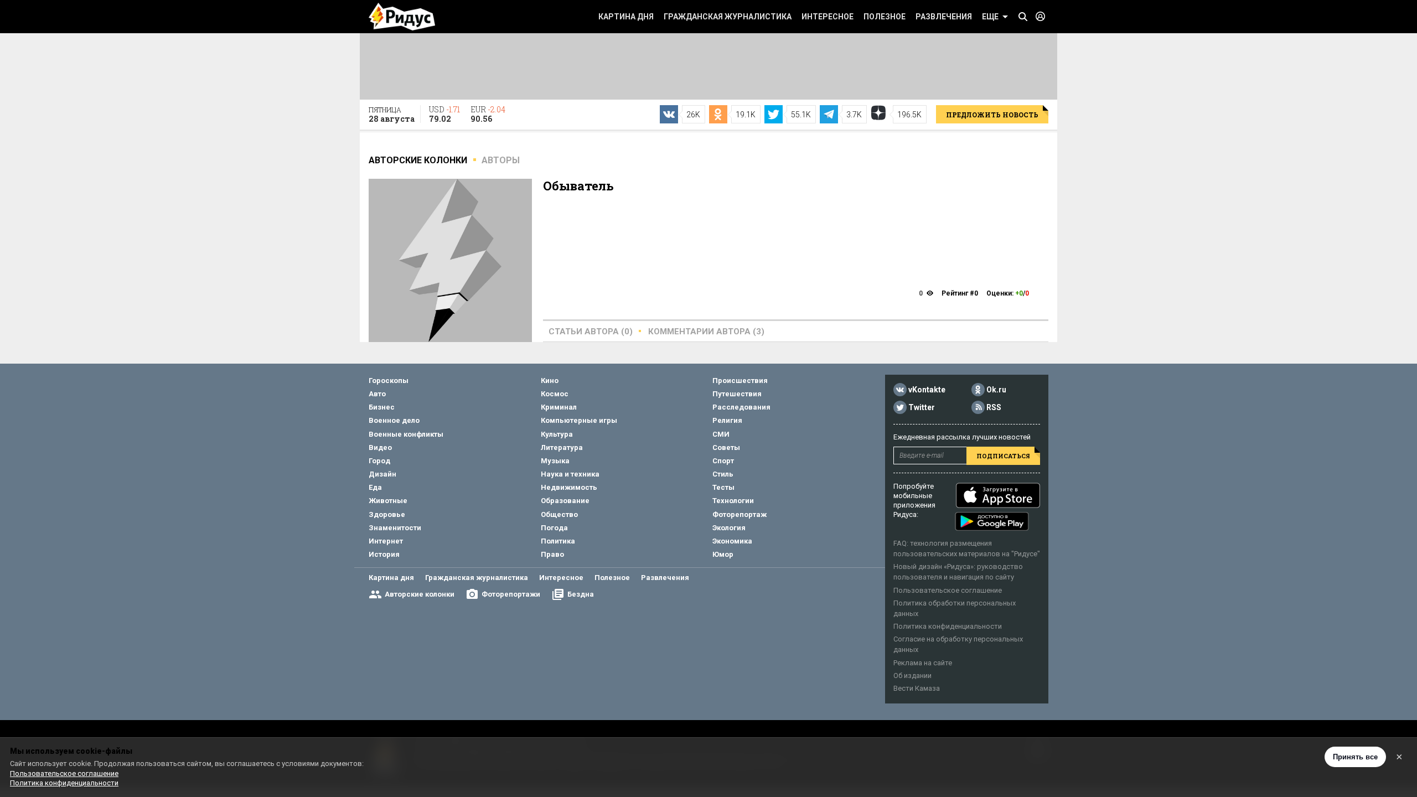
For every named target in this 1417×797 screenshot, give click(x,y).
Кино (549, 380)
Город (379, 461)
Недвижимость (569, 487)
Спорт (723, 461)
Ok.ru (996, 389)
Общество (559, 514)
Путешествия (737, 394)
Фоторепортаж (739, 514)
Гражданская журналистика (728, 16)
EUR (487, 114)
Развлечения (944, 16)
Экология (729, 528)
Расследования (741, 407)
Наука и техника (570, 474)
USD (444, 114)
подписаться (1003, 456)
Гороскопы (388, 380)
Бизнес (382, 407)
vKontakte (926, 389)
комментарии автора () (706, 332)
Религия (727, 420)
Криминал (559, 407)
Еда (375, 487)
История (384, 554)
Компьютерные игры (579, 420)
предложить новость (992, 114)
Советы (726, 447)
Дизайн (382, 474)
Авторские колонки (419, 594)
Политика (558, 541)
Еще (990, 16)
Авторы (501, 160)
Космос (554, 394)
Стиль (722, 474)
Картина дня (626, 16)
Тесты (723, 487)
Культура (557, 434)
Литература (562, 447)
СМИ (721, 434)
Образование (565, 500)
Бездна (580, 594)
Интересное (827, 16)
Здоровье (387, 514)
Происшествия (740, 380)
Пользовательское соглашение (947, 590)
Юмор (722, 554)
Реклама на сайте (922, 663)
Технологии (733, 500)
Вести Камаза (916, 688)
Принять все (1355, 757)
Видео (380, 447)
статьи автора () (591, 332)
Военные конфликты (406, 434)
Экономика (732, 541)
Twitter (921, 407)
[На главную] (402, 16)
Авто (377, 394)
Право (552, 554)
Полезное (884, 16)
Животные (388, 500)
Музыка (555, 461)
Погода (554, 528)
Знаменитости (395, 528)
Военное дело (394, 420)
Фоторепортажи (511, 594)
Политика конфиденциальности (947, 626)
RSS (993, 407)
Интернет (386, 541)
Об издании (912, 675)
